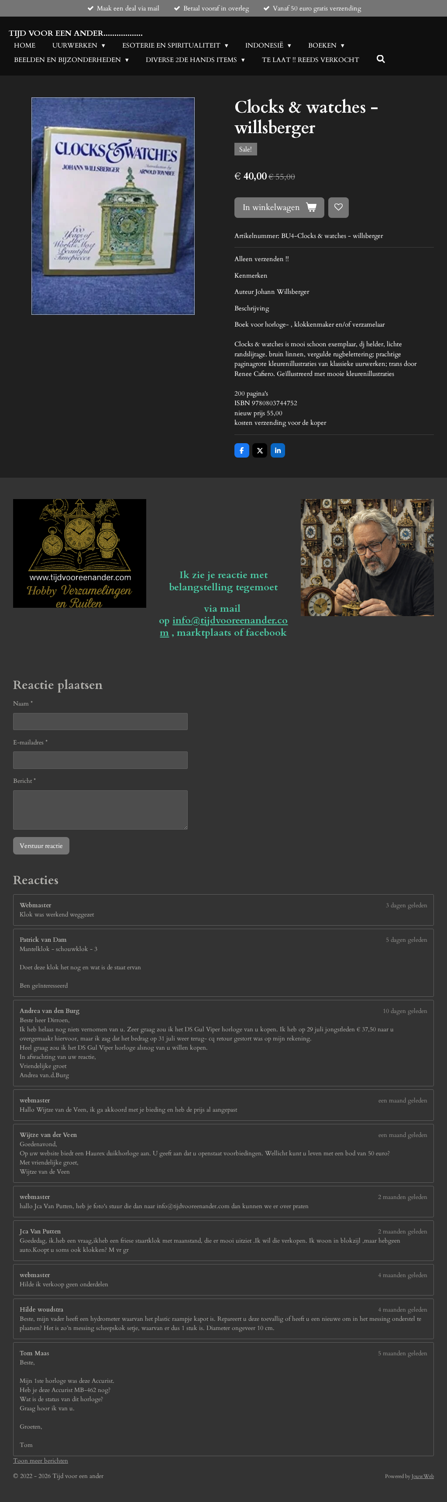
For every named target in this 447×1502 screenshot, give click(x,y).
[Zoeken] (381, 59)
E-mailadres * (30, 742)
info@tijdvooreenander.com (224, 626)
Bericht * (24, 781)
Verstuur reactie (41, 845)
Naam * (23, 703)
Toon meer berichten (40, 1461)
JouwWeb (423, 1476)
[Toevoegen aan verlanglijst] (338, 207)
